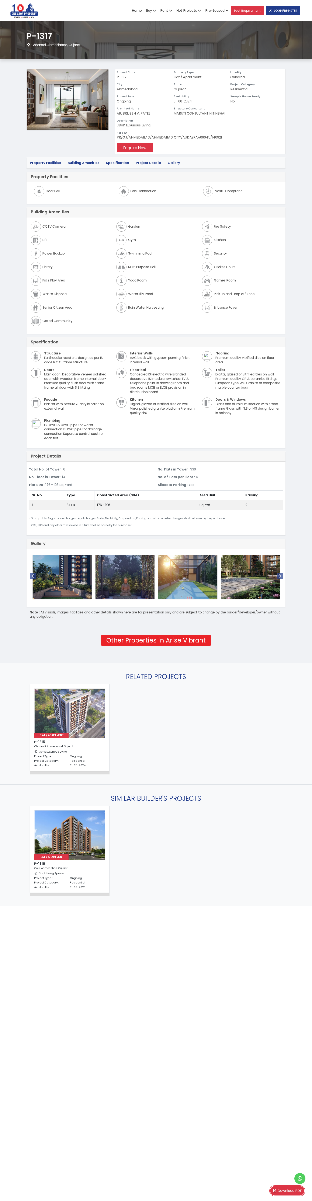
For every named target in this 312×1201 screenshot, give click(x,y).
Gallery (174, 163)
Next (280, 576)
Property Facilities (45, 163)
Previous (33, 576)
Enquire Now (134, 147)
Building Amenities (83, 163)
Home (137, 10)
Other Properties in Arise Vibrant (156, 640)
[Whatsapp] (299, 1178)
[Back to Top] (300, 1191)
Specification (117, 163)
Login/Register (285, 10)
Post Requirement (247, 10)
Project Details (148, 163)
